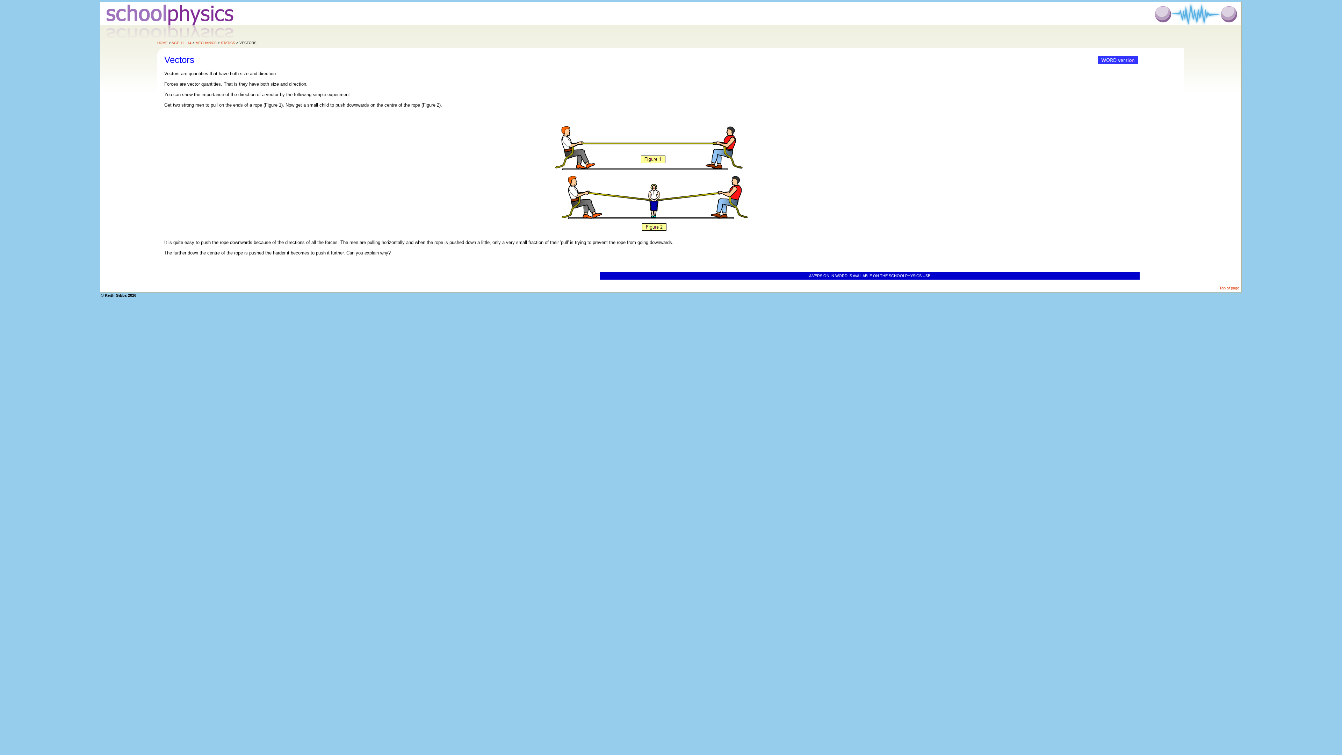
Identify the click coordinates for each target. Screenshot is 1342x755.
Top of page (1229, 288)
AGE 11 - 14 (182, 43)
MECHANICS (206, 43)
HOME (162, 43)
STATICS (228, 43)
